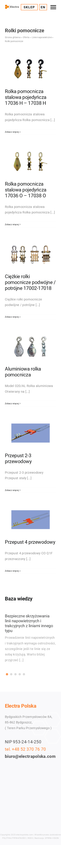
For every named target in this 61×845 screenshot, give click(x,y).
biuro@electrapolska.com (30, 756)
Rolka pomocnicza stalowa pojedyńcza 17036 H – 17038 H (25, 97)
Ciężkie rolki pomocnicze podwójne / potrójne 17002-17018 (30, 282)
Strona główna (12, 37)
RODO (30, 838)
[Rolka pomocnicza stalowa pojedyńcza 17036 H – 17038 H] (30, 69)
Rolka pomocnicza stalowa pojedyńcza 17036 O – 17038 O (25, 189)
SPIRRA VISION (52, 838)
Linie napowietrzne (42, 37)
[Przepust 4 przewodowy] (30, 520)
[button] (7, 674)
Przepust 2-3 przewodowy (18, 458)
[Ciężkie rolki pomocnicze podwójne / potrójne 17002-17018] (30, 254)
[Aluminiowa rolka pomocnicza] (30, 346)
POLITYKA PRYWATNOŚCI (14, 838)
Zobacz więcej (12, 132)
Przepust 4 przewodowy (30, 542)
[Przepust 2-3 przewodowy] (30, 433)
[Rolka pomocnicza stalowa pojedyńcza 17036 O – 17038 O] (30, 161)
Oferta (26, 37)
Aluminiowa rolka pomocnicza (23, 372)
